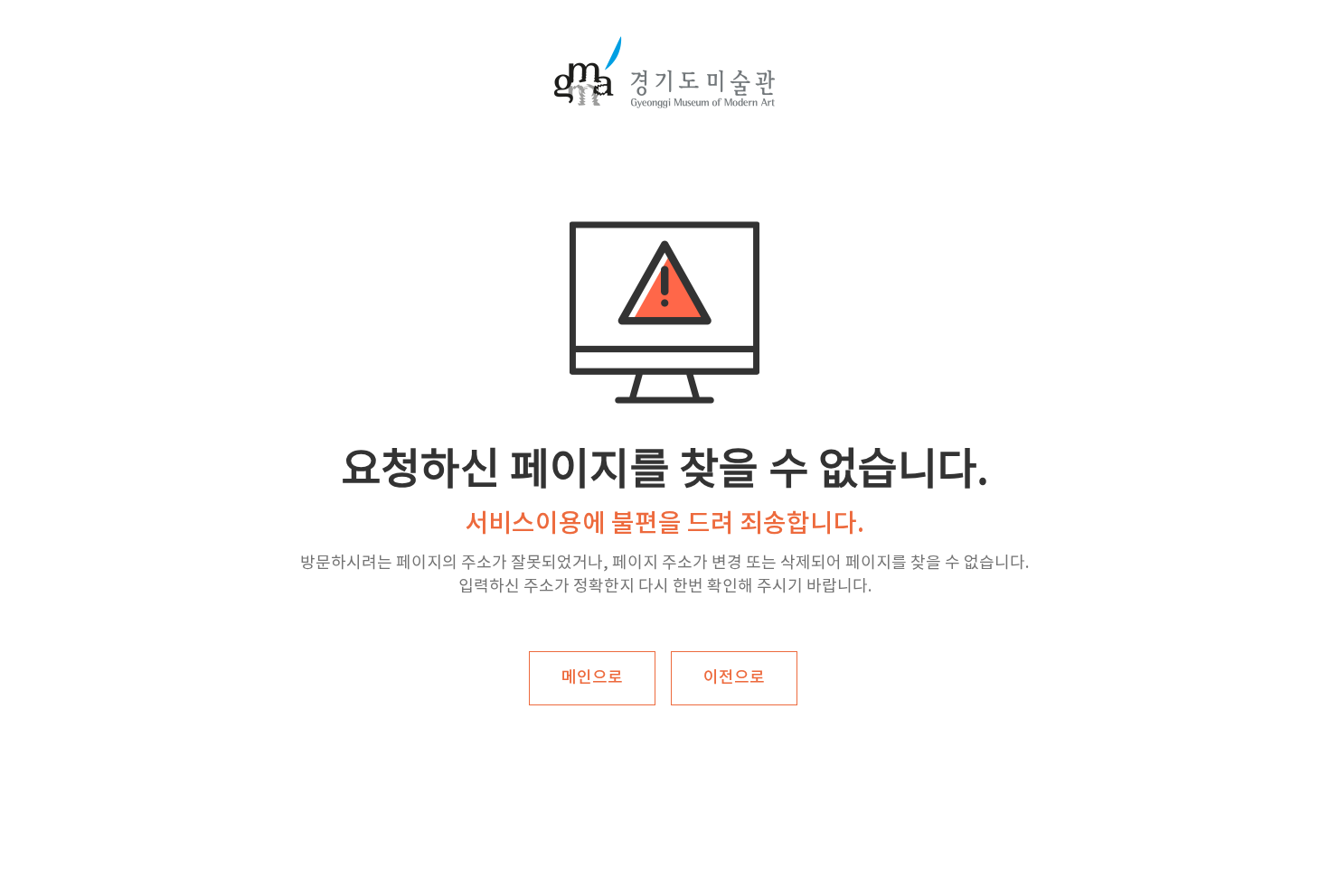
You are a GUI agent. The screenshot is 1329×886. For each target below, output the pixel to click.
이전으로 (734, 677)
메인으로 (592, 677)
